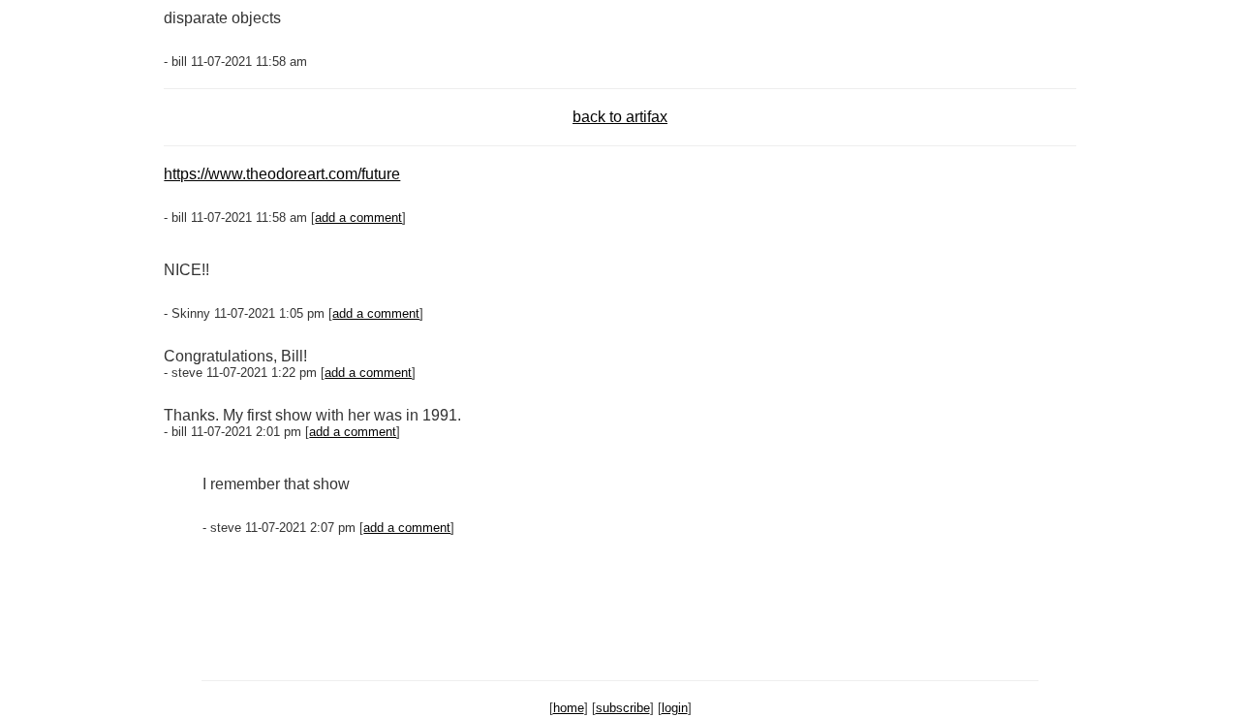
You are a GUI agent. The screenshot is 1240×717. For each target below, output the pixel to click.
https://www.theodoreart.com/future (282, 174)
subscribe (623, 708)
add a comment (358, 217)
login (675, 708)
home (568, 708)
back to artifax (620, 117)
